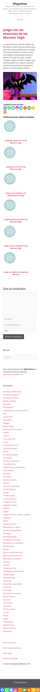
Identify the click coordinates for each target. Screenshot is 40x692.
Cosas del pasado (10, 448)
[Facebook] (5, 108)
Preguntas (7, 581)
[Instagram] (17, 108)
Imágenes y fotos (10, 505)
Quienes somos (9, 642)
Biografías (7, 420)
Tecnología (7, 603)
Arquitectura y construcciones (15, 410)
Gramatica (7, 476)
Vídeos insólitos (9, 628)
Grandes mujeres (10, 480)
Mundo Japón (8, 546)
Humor (6, 492)
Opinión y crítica (9, 568)
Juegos (6, 511)
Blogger (6, 423)
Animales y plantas (11, 398)
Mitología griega (10, 536)
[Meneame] (25, 108)
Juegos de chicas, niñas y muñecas (17, 514)
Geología (6, 473)
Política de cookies (10, 658)
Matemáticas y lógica (11, 527)
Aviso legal (7, 653)
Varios (5, 615)
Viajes (5, 618)
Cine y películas (9, 439)
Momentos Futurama (11, 540)
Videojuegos (8, 622)
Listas (5, 521)
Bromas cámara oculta (12, 429)
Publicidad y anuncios (12, 593)
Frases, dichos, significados (14, 467)
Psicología (7, 590)
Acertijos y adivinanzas (12, 391)
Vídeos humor (8, 625)
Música (6, 549)
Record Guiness (9, 596)
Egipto (5, 451)
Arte (4, 413)
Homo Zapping (9, 489)
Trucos (6, 612)
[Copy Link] (33, 108)
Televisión (7, 606)
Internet (6, 508)
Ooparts (6, 565)
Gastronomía (8, 470)
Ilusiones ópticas (10, 499)
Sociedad (7, 600)
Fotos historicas (9, 464)
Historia (6, 483)
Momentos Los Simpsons (13, 543)
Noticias (6, 562)
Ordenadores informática (13, 571)
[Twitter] (13, 108)
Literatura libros (9, 524)
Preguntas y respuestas (12, 584)
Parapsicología (9, 577)
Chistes (6, 432)
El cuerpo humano (10, 454)
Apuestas (7, 404)
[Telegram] (21, 108)
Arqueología (8, 407)
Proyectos (7, 587)
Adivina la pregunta (11, 394)
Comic (5, 442)
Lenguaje (7, 518)
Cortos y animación (11, 445)
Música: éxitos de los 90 (12, 555)
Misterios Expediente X (12, 530)
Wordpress (7, 631)
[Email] (29, 108)
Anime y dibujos (9, 401)
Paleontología (8, 574)
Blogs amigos (8, 426)
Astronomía (8, 417)
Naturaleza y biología (12, 558)
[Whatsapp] (9, 108)
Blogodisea (20, 3)
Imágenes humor (10, 502)
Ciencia (6, 436)
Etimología (7, 458)
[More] (5, 112)
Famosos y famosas (11, 461)
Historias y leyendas (11, 486)
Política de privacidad (12, 648)
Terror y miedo (9, 609)
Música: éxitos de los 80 (12, 552)
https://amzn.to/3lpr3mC (13, 374)
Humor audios (9, 495)
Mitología (7, 533)
